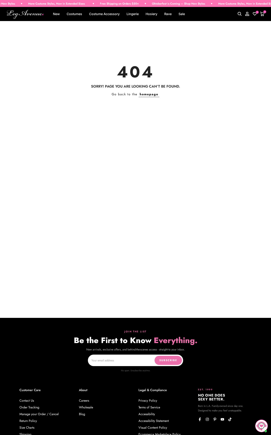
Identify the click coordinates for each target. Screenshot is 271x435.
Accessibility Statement (153, 421)
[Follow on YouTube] (222, 419)
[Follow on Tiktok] (230, 419)
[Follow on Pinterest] (215, 419)
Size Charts (26, 427)
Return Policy (28, 421)
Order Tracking (29, 407)
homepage (149, 94)
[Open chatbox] (261, 426)
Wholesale (86, 407)
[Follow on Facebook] (200, 419)
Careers (84, 400)
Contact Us (26, 400)
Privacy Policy (147, 400)
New (56, 14)
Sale (182, 14)
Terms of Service (149, 407)
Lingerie (133, 14)
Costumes (74, 14)
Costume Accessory (104, 14)
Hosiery (151, 14)
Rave (168, 14)
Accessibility (146, 414)
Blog (82, 414)
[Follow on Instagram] (207, 419)
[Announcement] (49, 4)
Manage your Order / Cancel (39, 414)
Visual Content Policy (152, 427)
